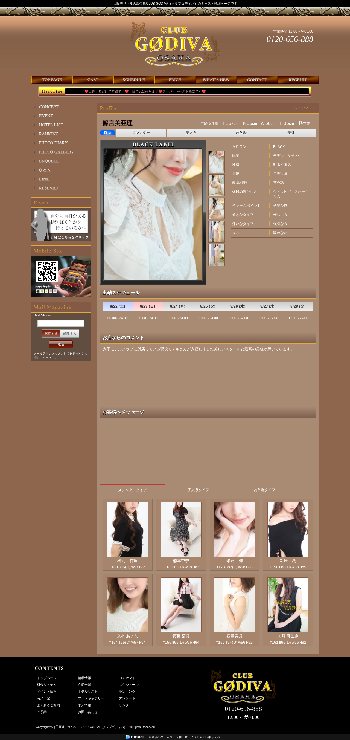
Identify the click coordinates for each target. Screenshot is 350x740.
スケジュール (129, 685)
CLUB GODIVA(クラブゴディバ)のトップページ (51, 80)
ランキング (61, 134)
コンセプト (61, 107)
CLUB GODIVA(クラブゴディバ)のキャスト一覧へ (92, 80)
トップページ (47, 678)
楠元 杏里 (127, 560)
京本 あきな (127, 636)
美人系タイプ (198, 490)
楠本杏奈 (181, 560)
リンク (61, 179)
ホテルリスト (61, 125)
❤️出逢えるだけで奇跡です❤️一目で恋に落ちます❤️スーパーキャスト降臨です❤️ (131, 91)
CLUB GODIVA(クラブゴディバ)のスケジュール (133, 80)
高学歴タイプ (264, 490)
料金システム (47, 685)
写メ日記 (61, 143)
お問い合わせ (88, 712)
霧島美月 (234, 636)
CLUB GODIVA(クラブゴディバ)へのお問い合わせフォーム (257, 80)
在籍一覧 (84, 685)
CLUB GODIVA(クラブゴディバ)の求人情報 (298, 80)
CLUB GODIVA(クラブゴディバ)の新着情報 (216, 80)
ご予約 (61, 188)
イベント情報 (61, 116)
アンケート (61, 161)
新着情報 (84, 678)
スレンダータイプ (132, 490)
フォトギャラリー (61, 152)
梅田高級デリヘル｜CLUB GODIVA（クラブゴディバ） (89, 727)
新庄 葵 (288, 560)
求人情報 (84, 705)
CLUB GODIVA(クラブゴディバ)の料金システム (175, 80)
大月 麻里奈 (288, 636)
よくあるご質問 (61, 170)
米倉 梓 (234, 560)
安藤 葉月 (181, 636)
